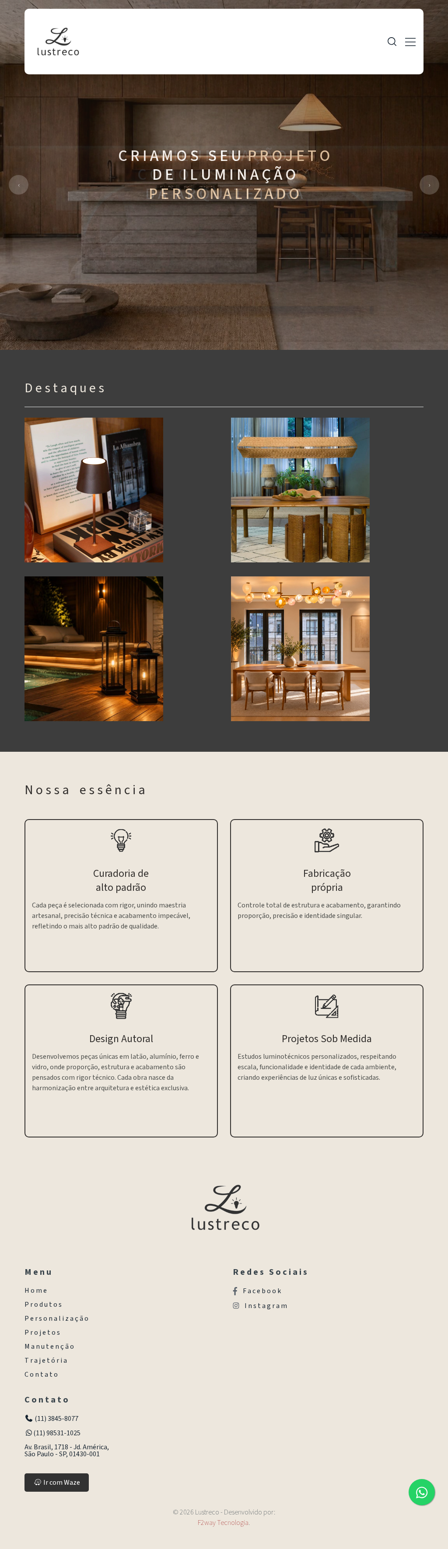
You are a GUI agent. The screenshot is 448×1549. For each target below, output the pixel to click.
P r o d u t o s (43, 1304)
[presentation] (18, 185)
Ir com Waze (61, 1482)
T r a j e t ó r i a (45, 1360)
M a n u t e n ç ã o (49, 1346)
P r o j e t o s (42, 1332)
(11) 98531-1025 (56, 1433)
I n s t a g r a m (266, 1305)
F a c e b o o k (262, 1291)
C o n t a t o (41, 1374)
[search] (392, 41)
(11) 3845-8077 (55, 1418)
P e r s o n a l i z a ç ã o (56, 1318)
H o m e (35, 1290)
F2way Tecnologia (223, 1523)
